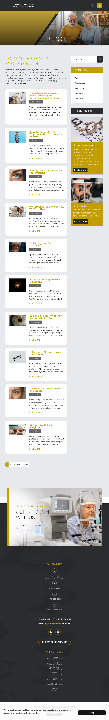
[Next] (19, 464)
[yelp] (58, 632)
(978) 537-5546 (55, 588)
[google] (51, 632)
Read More (34, 119)
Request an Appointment (32, 525)
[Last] (26, 464)
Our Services (80, 83)
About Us (78, 78)
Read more (79, 170)
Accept (92, 712)
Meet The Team (81, 88)
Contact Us (79, 98)
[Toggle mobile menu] (9, 5)
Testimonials (80, 93)
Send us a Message (54, 610)
